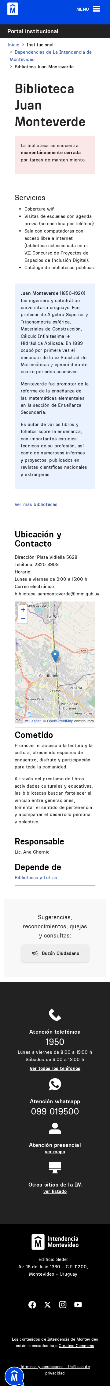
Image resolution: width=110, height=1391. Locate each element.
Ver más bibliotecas (36, 504)
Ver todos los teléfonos (55, 1068)
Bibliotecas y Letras (36, 877)
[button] (55, 656)
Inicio (13, 45)
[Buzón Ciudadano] (55, 953)
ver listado (55, 1191)
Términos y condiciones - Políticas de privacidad (55, 1369)
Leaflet (34, 720)
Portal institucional (32, 31)
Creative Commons (76, 1345)
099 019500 (55, 1111)
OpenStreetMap (60, 720)
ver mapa (55, 1151)
